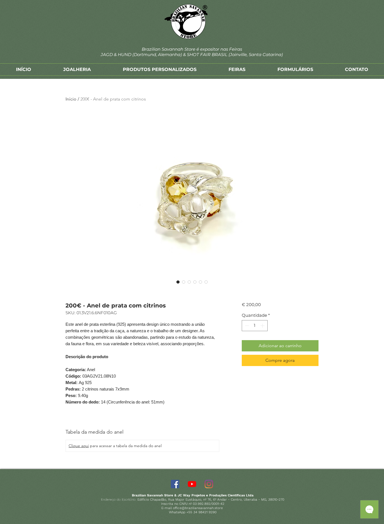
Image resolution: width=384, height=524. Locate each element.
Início (70, 99)
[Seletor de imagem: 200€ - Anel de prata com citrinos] (178, 282)
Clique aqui (79, 445)
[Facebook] (175, 484)
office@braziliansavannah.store (198, 508)
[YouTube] (192, 484)
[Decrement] (246, 325)
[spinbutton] (254, 325)
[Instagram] (209, 484)
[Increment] (263, 325)
